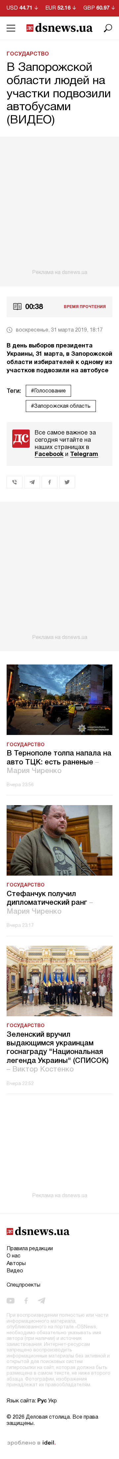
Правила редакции (30, 1249)
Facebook (49, 454)
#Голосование (48, 391)
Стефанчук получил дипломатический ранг (50, 903)
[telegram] (41, 1301)
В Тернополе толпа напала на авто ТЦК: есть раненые (59, 762)
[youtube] (10, 1301)
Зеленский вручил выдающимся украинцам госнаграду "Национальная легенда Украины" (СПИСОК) (58, 1052)
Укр (52, 1401)
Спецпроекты (23, 1285)
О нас (13, 1256)
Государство (28, 54)
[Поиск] (108, 28)
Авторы (16, 1263)
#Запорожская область (61, 406)
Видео (15, 1271)
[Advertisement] (59, 206)
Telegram (84, 454)
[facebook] (26, 1301)
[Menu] (11, 28)
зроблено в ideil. (31, 1443)
